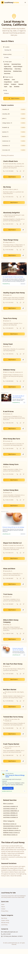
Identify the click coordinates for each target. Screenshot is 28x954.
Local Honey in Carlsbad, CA (10, 817)
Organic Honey (5, 920)
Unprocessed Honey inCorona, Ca (12, 826)
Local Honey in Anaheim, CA (10, 806)
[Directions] (23, 171)
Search (3, 906)
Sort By (5, 90)
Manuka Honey (5, 922)
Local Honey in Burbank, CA (10, 815)
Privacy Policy (4, 911)
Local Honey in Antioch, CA (10, 808)
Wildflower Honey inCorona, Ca (11, 832)
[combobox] (14, 57)
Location (7, 47)
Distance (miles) (7, 54)
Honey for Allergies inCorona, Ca (11, 830)
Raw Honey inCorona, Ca (9, 823)
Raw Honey (4, 918)
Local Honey (4, 924)
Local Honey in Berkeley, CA (10, 813)
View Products (12, 177)
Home (2, 904)
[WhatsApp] (20, 171)
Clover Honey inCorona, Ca (10, 834)
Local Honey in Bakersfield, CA (11, 810)
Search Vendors (15, 98)
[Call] (17, 171)
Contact (3, 909)
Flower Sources (9, 77)
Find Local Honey (8, 788)
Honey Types (8, 61)
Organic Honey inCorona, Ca (10, 828)
